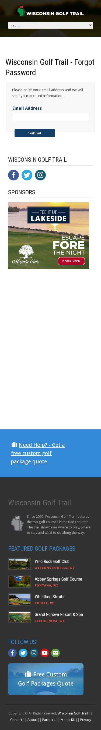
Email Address (27, 108)
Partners (48, 720)
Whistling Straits (49, 596)
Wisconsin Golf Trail (73, 713)
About (32, 720)
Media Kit (68, 720)
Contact (16, 720)
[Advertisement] (48, 382)
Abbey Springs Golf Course (58, 579)
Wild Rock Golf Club (52, 561)
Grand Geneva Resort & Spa (59, 614)
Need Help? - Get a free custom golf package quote (38, 453)
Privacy (85, 720)
